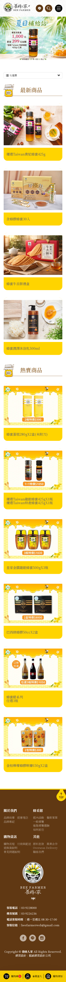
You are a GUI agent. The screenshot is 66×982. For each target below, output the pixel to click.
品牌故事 (9, 817)
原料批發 (38, 844)
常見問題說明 (12, 852)
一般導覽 (38, 822)
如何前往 (38, 829)
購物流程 (9, 844)
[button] (48, 8)
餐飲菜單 (52, 817)
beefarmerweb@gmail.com (40, 925)
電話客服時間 (15, 919)
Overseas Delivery (45, 848)
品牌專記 (9, 822)
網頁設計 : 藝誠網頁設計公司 (33, 955)
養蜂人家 (17, 8)
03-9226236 (29, 913)
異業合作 (52, 844)
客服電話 (12, 908)
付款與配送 (24, 844)
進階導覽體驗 (41, 825)
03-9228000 (29, 908)
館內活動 (38, 817)
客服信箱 (12, 925)
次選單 (13, 75)
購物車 (16, 976)
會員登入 (37, 976)
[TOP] (61, 795)
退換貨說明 (10, 848)
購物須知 (58, 976)
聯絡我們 (38, 852)
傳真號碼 (12, 913)
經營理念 (22, 817)
